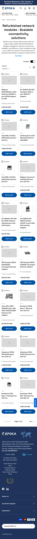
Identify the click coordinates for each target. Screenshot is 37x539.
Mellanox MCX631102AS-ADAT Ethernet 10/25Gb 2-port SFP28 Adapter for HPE (9, 94)
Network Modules (11, 19)
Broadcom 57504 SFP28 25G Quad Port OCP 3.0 (8, 354)
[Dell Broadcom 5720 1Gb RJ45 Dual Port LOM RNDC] (27, 126)
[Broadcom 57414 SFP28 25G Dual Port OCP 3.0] (27, 342)
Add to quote (27, 153)
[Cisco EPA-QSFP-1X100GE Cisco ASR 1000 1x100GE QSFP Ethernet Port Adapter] (9, 296)
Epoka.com (9, 534)
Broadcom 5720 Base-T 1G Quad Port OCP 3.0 (9, 396)
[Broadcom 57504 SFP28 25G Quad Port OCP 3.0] (9, 342)
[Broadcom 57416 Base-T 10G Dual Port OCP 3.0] (27, 296)
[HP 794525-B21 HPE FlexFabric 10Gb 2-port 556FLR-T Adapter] (27, 80)
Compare (26, 61)
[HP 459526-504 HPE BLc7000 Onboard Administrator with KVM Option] (9, 209)
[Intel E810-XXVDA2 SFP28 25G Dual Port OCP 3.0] (9, 126)
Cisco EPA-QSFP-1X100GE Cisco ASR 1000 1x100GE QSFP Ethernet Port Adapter (9, 310)
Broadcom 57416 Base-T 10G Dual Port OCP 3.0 (26, 308)
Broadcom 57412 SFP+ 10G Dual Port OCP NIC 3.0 (27, 396)
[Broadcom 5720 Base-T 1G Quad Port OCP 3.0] (9, 384)
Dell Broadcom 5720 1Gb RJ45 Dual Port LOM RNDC (27, 138)
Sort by (4, 66)
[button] (29, 8)
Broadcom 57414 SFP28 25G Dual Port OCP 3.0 (27, 354)
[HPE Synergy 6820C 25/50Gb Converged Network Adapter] (27, 253)
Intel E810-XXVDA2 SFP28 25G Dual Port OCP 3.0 (9, 138)
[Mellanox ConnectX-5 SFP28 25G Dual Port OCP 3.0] (27, 167)
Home (3, 19)
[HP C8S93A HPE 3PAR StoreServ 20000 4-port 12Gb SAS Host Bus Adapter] (27, 209)
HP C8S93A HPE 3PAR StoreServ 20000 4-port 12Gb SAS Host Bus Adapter (27, 223)
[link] (7, 421)
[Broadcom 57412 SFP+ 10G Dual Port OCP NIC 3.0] (27, 384)
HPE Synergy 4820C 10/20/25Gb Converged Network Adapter (9, 265)
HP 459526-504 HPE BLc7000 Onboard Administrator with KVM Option (9, 222)
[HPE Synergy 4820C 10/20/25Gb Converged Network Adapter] (9, 253)
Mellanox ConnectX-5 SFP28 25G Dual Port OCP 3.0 (27, 179)
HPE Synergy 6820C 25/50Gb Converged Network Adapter (27, 264)
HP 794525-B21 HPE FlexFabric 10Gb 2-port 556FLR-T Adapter (27, 93)
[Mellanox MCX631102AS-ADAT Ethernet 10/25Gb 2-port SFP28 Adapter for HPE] (9, 80)
